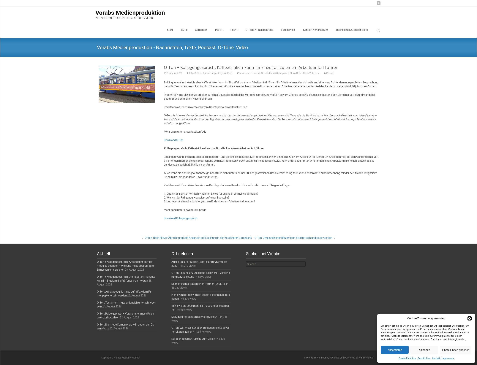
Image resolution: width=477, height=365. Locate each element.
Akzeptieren (395, 350)
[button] (469, 318)
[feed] (378, 4)
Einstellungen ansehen (455, 350)
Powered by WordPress (316, 357)
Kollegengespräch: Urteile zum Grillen (193, 338)
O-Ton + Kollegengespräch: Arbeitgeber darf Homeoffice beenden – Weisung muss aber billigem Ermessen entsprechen (125, 265)
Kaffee (272, 73)
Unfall (299, 73)
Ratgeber (221, 73)
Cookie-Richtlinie (407, 358)
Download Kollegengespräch (180, 218)
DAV (191, 73)
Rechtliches (424, 358)
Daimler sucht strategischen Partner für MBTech (199, 283)
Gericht (264, 73)
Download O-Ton (174, 140)
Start (170, 29)
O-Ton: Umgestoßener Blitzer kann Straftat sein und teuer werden (295, 237)
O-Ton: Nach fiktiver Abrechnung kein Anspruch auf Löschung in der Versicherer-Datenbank (197, 237)
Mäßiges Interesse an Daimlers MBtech (194, 316)
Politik (218, 29)
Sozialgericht (282, 73)
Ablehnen (424, 350)
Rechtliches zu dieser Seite (352, 29)
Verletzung (314, 73)
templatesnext (365, 357)
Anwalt (242, 73)
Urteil (305, 73)
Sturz (292, 73)
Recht (233, 29)
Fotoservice (288, 29)
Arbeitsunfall (253, 73)
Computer (201, 29)
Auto (184, 29)
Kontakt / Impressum (443, 358)
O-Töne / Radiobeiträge (259, 29)
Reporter (330, 73)
